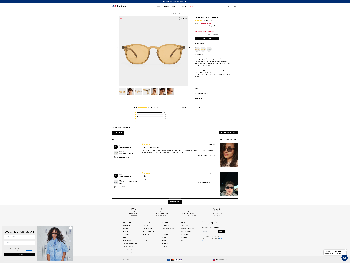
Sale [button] (191, 6)
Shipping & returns (201, 93)
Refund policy (127, 240)
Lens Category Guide (168, 228)
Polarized (182, 6)
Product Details (201, 83)
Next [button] (189, 52)
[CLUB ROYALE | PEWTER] (209, 49)
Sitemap (145, 240)
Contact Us (126, 225)
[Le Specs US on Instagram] (203, 223)
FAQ (124, 237)
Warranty (198, 98)
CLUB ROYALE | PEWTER (126, 153)
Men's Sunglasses (186, 231)
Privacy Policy (127, 249)
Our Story (145, 225)
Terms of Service (128, 246)
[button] (229, 7)
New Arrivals (184, 237)
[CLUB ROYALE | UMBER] (197, 49)
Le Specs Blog (166, 225)
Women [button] (166, 6)
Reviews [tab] (116, 128)
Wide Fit (164, 246)
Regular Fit (165, 243)
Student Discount (148, 234)
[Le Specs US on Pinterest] (216, 223)
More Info (218, 26)
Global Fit (165, 237)
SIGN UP (221, 231)
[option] (153, 51)
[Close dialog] (70, 228)
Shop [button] (158, 6)
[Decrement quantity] (196, 34)
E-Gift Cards (184, 225)
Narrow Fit (165, 240)
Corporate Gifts (147, 228)
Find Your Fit (165, 231)
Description (199, 54)
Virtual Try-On (166, 234)
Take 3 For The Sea (148, 231)
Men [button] (173, 6)
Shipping (126, 228)
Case (196, 88)
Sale (182, 240)
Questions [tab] (126, 128)
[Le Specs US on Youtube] (212, 223)
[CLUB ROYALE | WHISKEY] (203, 49)
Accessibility (146, 237)
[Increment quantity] (205, 34)
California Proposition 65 (130, 252)
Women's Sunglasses (187, 228)
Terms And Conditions (130, 243)
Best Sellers (184, 234)
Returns (125, 231)
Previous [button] (117, 52)
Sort (222, 139)
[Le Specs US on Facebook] (208, 223)
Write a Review (230, 133)
